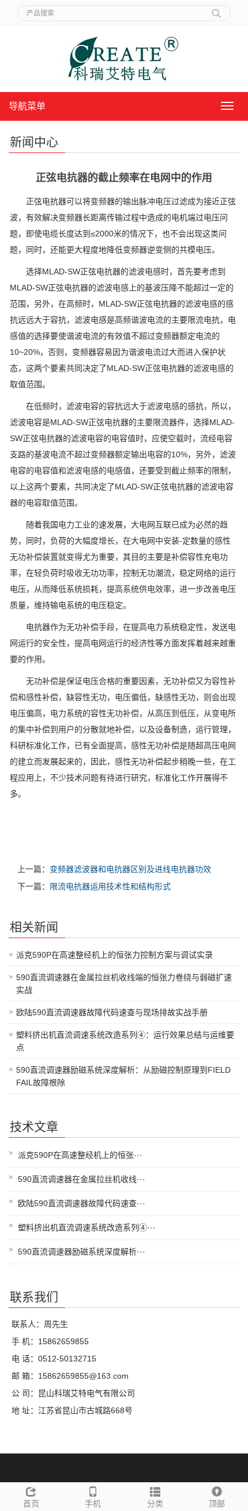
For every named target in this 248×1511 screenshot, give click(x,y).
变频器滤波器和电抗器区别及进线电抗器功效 (130, 869)
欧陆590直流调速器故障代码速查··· (81, 1203)
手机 (93, 1503)
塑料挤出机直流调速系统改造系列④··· (87, 1227)
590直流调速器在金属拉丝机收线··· (81, 1179)
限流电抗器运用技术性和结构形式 (110, 886)
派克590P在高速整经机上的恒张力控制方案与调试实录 (114, 954)
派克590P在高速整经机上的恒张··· (80, 1155)
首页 (31, 1503)
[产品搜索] (216, 9)
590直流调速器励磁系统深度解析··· (81, 1251)
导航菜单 (27, 106)
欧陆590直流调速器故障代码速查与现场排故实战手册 (112, 1012)
